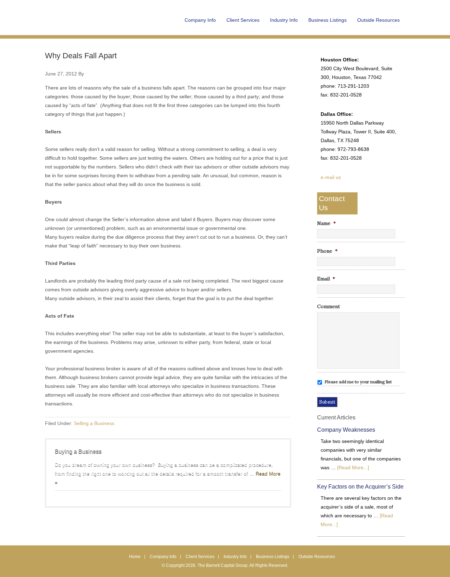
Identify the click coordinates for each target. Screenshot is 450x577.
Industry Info (235, 556)
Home (135, 556)
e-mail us (331, 177)
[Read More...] (353, 467)
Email (326, 279)
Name (326, 223)
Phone (327, 251)
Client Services (200, 556)
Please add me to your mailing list (358, 381)
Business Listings (272, 556)
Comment (328, 306)
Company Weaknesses (346, 430)
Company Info (163, 556)
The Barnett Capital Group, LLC (89, 24)
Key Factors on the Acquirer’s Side (360, 487)
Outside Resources (316, 556)
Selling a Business (94, 423)
